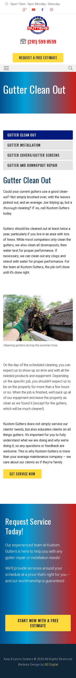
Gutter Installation (24, 145)
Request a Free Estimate (38, 57)
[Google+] (24, 9)
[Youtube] (33, 9)
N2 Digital (51, 664)
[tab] (38, 135)
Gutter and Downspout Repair (32, 165)
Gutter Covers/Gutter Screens (33, 155)
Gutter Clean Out (21, 135)
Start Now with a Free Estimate (38, 623)
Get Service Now (22, 473)
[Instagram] (51, 9)
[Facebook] (42, 9)
